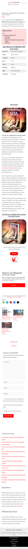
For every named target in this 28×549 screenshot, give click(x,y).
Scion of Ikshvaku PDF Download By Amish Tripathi (18, 317)
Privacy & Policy (14, 541)
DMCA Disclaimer (14, 537)
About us (14, 543)
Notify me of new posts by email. (12, 411)
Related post (7, 42)
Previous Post (13, 342)
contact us (19, 506)
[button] (26, 3)
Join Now (13, 285)
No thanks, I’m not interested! (14, 297)
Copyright (14, 545)
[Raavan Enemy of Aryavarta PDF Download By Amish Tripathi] (7, 325)
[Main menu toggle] (22, 3)
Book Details (7, 36)
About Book (7, 38)
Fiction (3, 17)
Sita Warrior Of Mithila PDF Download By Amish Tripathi (14, 40)
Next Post (14, 346)
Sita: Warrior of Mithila (7, 168)
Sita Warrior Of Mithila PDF (10, 35)
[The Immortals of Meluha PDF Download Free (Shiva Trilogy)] (7, 312)
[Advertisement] (14, 90)
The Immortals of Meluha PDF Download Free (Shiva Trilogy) (7, 317)
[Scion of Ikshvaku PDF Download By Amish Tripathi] (18, 312)
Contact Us (14, 539)
